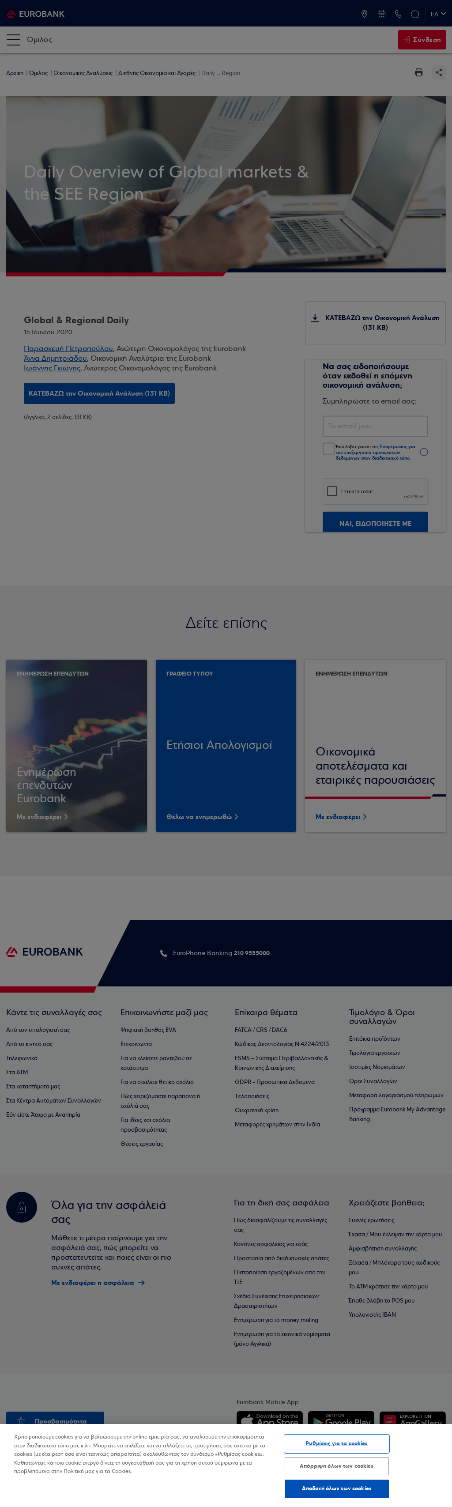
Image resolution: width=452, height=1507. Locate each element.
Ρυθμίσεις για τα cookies (336, 1443)
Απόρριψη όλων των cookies (336, 1465)
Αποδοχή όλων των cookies (337, 1488)
